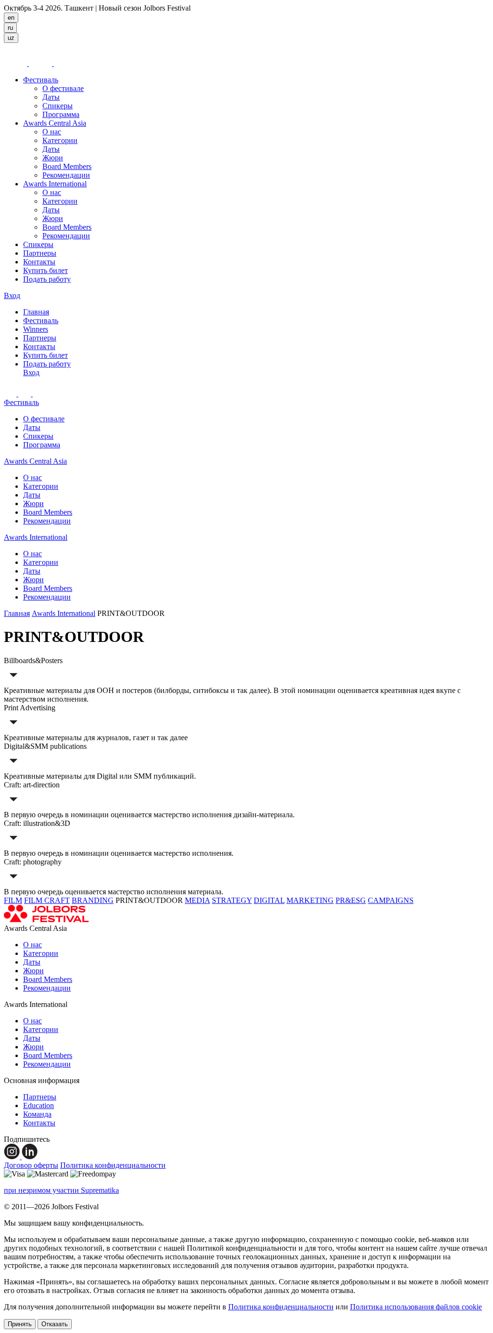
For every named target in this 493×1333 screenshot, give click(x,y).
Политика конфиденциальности (113, 1165)
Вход (12, 295)
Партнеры (39, 253)
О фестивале (63, 88)
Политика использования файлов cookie (416, 1307)
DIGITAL (269, 900)
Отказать (54, 1324)
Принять (20, 1324)
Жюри (52, 158)
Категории (60, 140)
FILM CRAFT (47, 900)
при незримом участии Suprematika (61, 1190)
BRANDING (93, 900)
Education (38, 1105)
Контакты (39, 262)
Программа (60, 114)
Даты (51, 97)
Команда (37, 1114)
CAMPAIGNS (391, 900)
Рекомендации (66, 175)
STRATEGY (232, 900)
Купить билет (45, 270)
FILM (13, 900)
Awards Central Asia (54, 123)
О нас (51, 132)
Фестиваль (40, 80)
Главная (36, 312)
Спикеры (57, 106)
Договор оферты (31, 1165)
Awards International (55, 184)
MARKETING (310, 900)
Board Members (66, 166)
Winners (35, 329)
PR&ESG (351, 900)
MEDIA (197, 900)
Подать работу (47, 279)
